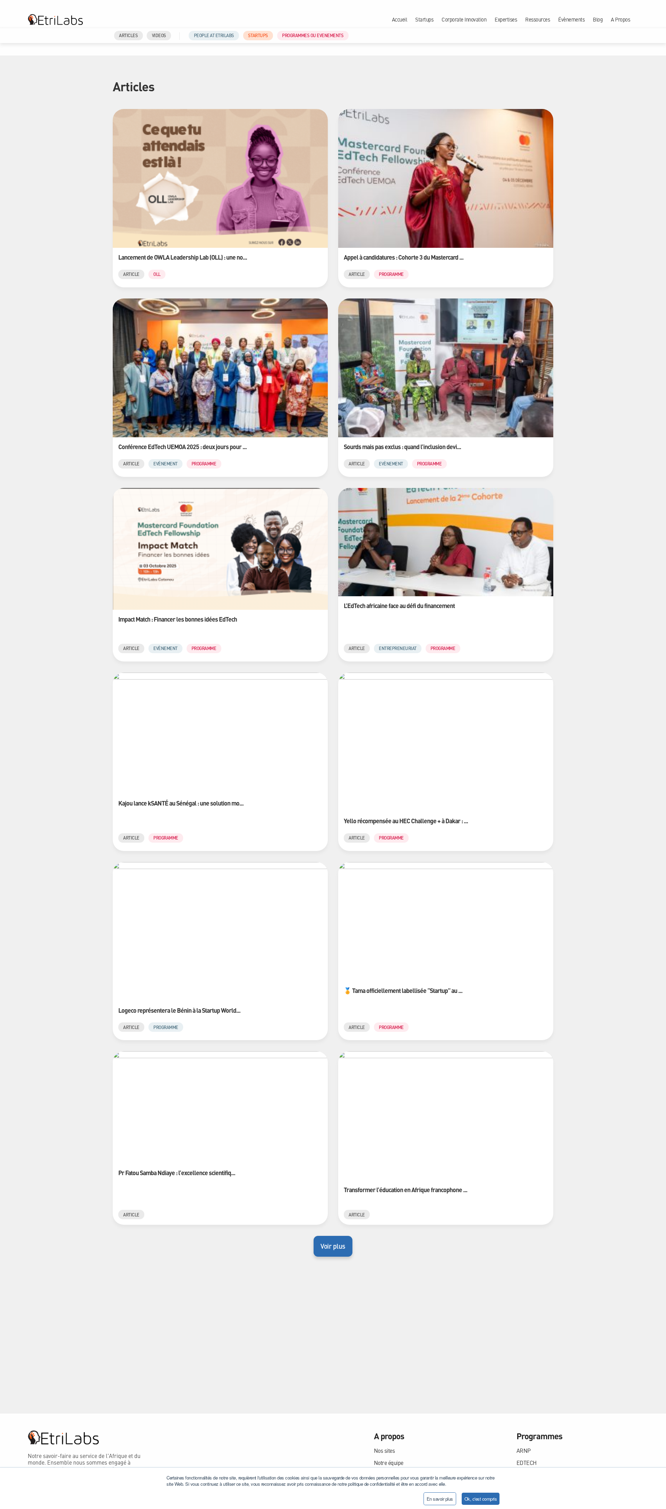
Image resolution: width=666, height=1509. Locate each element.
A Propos (620, 19)
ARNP (523, 1450)
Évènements (571, 19)
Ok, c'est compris (480, 1498)
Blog (598, 19)
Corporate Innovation (464, 19)
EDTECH (526, 1462)
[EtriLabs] (55, 19)
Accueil (399, 19)
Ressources (537, 19)
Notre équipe (388, 1462)
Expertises (506, 19)
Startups (424, 19)
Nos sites (384, 1450)
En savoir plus (440, 1498)
